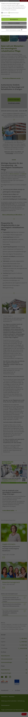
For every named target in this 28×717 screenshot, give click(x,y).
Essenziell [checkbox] (5, 12)
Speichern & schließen (14, 23)
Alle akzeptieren (14, 19)
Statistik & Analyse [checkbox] (14, 12)
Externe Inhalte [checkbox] (6, 15)
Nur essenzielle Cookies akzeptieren (14, 27)
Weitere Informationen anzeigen (13, 30)
